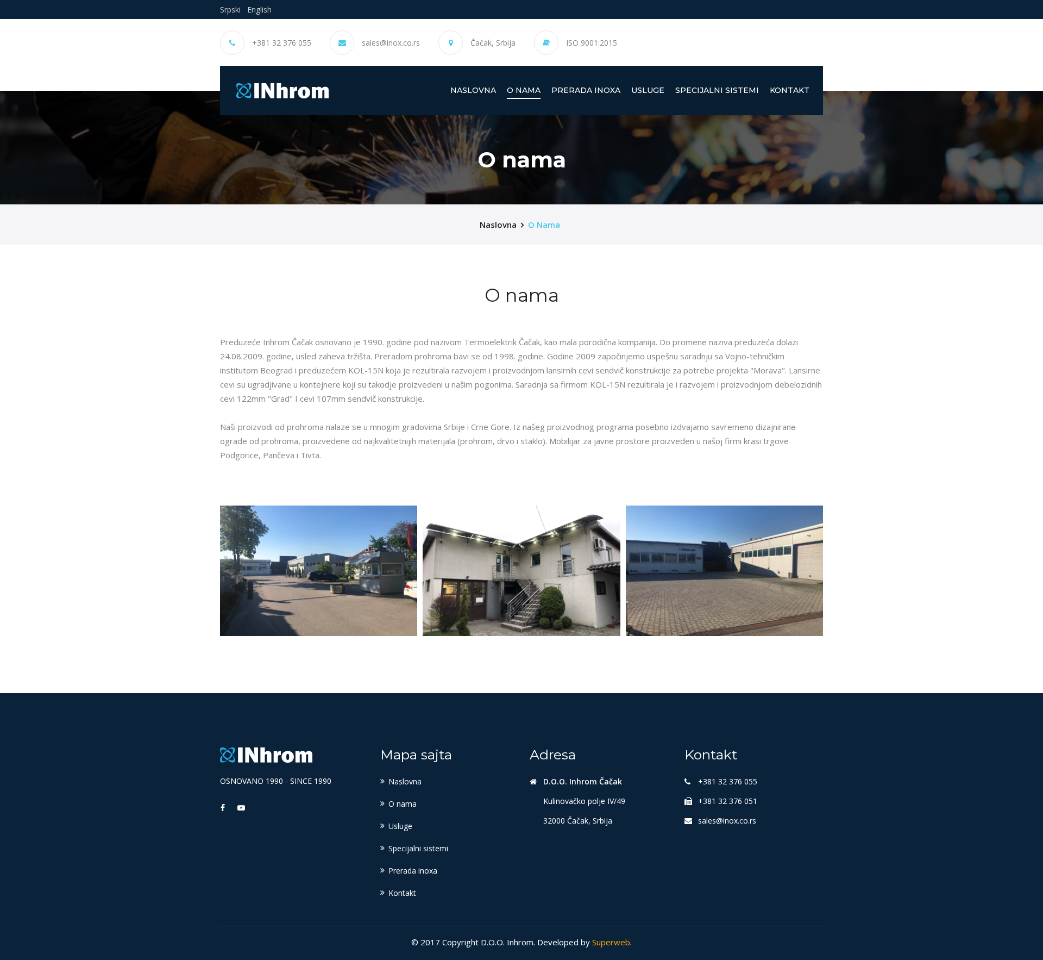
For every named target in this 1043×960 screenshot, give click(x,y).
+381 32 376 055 (281, 43)
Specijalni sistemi (717, 90)
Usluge (647, 90)
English (259, 9)
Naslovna (473, 90)
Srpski (230, 9)
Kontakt (789, 90)
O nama (524, 90)
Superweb (611, 942)
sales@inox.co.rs (391, 43)
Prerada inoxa (585, 90)
